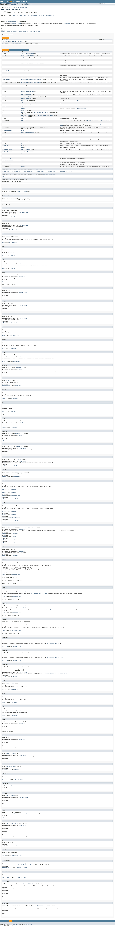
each (22, 98)
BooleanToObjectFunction (30, 77)
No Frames (19, 3)
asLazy (22, 65)
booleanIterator (24, 70)
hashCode (22, 108)
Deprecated (19, 1)
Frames (14, 3)
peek (22, 136)
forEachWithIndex (24, 104)
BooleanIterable (14, 15)
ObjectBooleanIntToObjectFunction (46, 115)
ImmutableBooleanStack (8, 160)
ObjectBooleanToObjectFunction (41, 112)
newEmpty (22, 130)
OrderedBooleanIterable (24, 15)
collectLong (49, 171)
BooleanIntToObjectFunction (35, 79)
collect (22, 77)
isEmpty (22, 118)
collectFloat (37, 171)
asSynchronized (24, 67)
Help (27, 1)
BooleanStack (41, 15)
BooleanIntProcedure (33, 104)
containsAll (23, 91)
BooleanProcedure (27, 98)
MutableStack (7, 77)
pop (21, 143)
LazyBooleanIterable (7, 65)
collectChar (23, 171)
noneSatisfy (23, 132)
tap (3, 176)
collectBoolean (10, 171)
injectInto (23, 112)
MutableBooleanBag (7, 158)
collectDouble (30, 171)
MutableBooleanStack (49, 15)
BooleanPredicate (30, 53)
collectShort (55, 171)
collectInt (43, 171)
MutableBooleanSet (7, 164)
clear (22, 75)
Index (24, 1)
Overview (2, 1)
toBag (22, 158)
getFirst (22, 106)
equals (22, 100)
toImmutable (23, 160)
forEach (22, 102)
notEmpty (22, 134)
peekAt (22, 141)
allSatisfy (23, 53)
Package (6, 1)
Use (13, 1)
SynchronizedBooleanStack (8, 41)
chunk (22, 72)
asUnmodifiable (24, 68)
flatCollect (62, 171)
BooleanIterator (6, 70)
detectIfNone (23, 96)
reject (22, 149)
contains (22, 85)
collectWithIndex (24, 79)
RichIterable (5, 72)
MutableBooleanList (7, 162)
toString (22, 166)
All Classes (25, 3)
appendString (23, 57)
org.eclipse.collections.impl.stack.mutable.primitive (16, 7)
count (22, 94)
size (22, 153)
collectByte (17, 171)
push (22, 147)
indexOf (22, 110)
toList (22, 162)
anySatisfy (23, 55)
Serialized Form (36, 31)
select (22, 151)
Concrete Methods (24, 49)
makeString (23, 120)
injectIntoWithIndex (25, 115)
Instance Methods (14, 49)
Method (15, 4)
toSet (22, 164)
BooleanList (5, 138)
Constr (12, 4)
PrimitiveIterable (34, 15)
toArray (22, 155)
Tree (16, 1)
